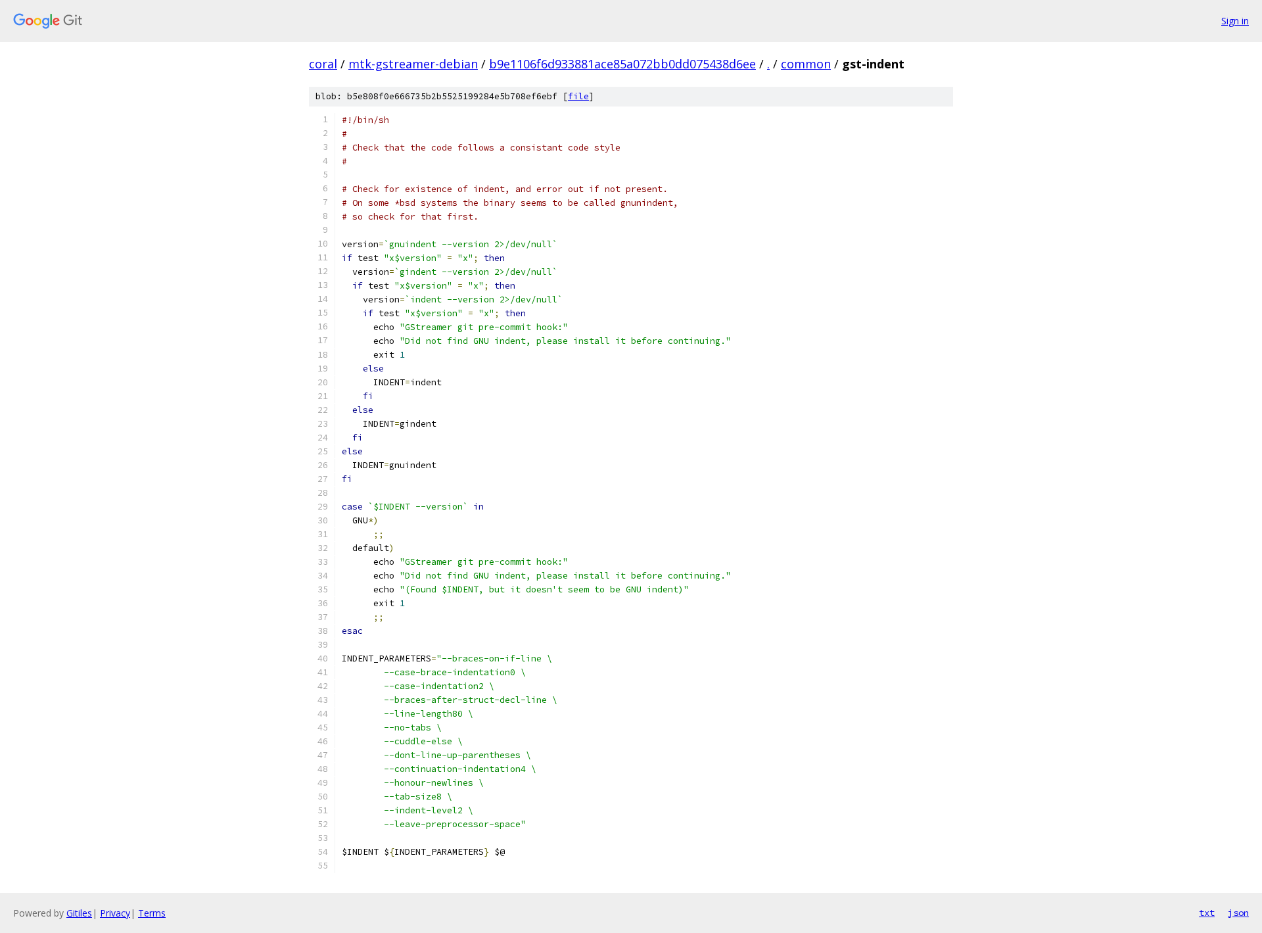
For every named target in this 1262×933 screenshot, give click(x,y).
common (806, 64)
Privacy (115, 913)
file (578, 96)
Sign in (1235, 20)
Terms (152, 913)
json (1238, 913)
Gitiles (79, 913)
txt (1207, 913)
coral (323, 64)
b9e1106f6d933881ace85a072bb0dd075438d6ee (622, 64)
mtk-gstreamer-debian (413, 64)
